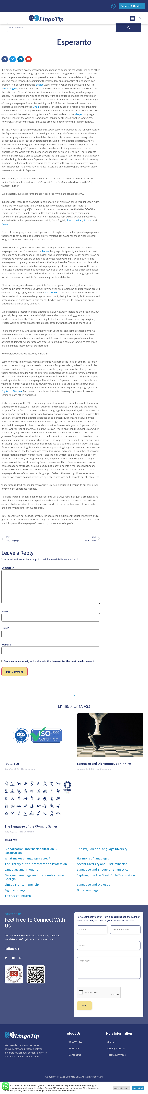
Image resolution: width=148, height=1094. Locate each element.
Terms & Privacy (116, 1054)
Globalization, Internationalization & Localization (31, 851)
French (70, 220)
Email (5, 628)
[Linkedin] (6, 958)
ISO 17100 (12, 764)
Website (6, 644)
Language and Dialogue (93, 884)
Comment (7, 567)
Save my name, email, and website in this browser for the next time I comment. (49, 661)
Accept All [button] (138, 1088)
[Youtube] (13, 958)
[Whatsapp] (20, 958)
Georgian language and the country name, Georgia (34, 877)
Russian (87, 220)
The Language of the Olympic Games (31, 826)
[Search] (128, 27)
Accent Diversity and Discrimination (102, 864)
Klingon (79, 114)
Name (5, 611)
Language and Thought (21, 869)
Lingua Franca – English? (22, 884)
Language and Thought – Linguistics (102, 869)
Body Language (87, 890)
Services (112, 1042)
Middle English (9, 88)
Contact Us (75, 1054)
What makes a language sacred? (27, 858)
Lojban (46, 251)
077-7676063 (85, 920)
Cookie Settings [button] (121, 1088)
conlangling (51, 292)
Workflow (74, 1048)
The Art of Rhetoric (18, 896)
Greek (4, 224)
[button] (132, 18)
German (17, 391)
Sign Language (15, 890)
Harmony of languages (93, 858)
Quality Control (116, 1048)
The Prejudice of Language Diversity (102, 849)
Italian (78, 220)
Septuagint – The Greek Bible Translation (106, 875)
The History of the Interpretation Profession (36, 864)
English (40, 84)
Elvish (36, 106)
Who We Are (76, 1042)
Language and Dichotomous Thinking (104, 764)
